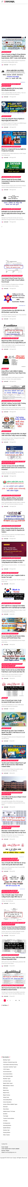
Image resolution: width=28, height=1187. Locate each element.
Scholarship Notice (14, 826)
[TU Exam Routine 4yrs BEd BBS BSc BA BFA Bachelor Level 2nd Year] (14, 299)
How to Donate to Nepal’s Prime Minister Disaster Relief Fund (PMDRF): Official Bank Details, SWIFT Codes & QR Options (14, 56)
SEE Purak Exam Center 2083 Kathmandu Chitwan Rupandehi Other (13, 958)
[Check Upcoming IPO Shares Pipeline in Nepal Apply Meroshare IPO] (14, 107)
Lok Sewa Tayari (7, 1081)
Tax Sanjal (5, 572)
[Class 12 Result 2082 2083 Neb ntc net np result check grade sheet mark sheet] (14, 849)
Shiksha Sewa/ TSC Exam (18, 461)
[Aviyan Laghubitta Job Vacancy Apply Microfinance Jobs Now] (14, 75)
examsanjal (6, 64)
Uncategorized (6, 1123)
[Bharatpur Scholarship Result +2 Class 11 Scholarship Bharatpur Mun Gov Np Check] (14, 817)
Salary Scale (6, 1097)
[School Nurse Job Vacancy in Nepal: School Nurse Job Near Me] (14, 783)
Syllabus (5, 1113)
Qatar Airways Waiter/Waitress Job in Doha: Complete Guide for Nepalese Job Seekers (13, 530)
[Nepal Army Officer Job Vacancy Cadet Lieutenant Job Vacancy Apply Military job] (14, 329)
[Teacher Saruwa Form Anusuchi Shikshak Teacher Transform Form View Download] (14, 913)
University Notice (7, 1125)
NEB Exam (4, 697)
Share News (6, 1109)
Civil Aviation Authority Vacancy (10, 1064)
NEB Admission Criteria (8, 1085)
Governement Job (7, 1071)
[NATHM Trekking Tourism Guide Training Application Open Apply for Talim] (14, 391)
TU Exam (14, 307)
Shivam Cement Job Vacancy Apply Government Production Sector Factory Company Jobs (13, 181)
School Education (17, 275)
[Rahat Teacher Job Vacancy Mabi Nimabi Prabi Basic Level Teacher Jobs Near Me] (14, 655)
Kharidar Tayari (6, 1078)
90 (19, 1000)
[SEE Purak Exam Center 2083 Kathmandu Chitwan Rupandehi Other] (14, 946)
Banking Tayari (16, 84)
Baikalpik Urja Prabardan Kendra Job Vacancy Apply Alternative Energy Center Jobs (13, 213)
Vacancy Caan (6, 1130)
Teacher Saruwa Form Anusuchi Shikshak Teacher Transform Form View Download (14, 928)
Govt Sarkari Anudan (8, 1076)
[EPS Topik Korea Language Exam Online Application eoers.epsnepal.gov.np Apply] (14, 594)
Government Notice (7, 1073)
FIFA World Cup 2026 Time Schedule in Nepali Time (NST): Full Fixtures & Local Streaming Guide (13, 732)
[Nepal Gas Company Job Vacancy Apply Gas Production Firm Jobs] (14, 137)
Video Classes (6, 1134)
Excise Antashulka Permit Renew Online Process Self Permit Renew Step (13, 637)
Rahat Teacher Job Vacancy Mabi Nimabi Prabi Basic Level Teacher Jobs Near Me (13, 671)
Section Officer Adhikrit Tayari (10, 1104)
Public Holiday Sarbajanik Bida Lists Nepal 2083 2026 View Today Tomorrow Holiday (14, 434)
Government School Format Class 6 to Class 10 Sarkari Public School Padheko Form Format (13, 280)
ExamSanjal (9, 1)
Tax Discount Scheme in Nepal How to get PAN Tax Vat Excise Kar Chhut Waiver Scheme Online (14, 764)
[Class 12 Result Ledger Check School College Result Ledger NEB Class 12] (14, 881)
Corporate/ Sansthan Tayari (9, 1066)
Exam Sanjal (5, 1147)
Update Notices (6, 51)
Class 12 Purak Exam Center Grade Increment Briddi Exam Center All (11, 701)
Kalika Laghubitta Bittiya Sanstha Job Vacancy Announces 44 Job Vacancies (12, 499)
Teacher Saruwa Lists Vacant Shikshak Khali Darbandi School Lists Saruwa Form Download (14, 467)
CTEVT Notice (6, 1069)
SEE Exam (16, 860)
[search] (25, 1)
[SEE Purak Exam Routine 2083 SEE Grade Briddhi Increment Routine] (14, 976)
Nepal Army (15, 338)
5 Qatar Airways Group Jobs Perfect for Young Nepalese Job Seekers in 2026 (13, 561)
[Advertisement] (14, 18)
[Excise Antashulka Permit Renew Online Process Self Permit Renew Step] (14, 624)
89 (15, 1000)
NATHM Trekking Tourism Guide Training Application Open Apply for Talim (14, 404)
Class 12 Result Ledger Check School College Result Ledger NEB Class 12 (12, 896)
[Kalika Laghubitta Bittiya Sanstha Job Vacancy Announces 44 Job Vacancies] (14, 486)
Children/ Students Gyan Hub (10, 1062)
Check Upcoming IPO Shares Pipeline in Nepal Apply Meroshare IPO (13, 119)
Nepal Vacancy (6, 1095)
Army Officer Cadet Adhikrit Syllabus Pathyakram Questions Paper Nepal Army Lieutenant (14, 373)
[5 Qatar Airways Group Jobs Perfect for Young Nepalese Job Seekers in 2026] (14, 549)
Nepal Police (6, 1092)
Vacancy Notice (6, 85)
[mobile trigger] (3, 1)
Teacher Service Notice (8, 463)
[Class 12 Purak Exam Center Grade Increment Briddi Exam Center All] (14, 689)
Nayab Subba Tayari (7, 1083)
